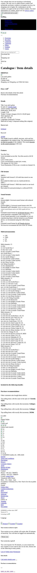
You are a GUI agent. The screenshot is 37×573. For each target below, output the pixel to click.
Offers (7, 45)
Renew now (5, 537)
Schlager (3, 129)
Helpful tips (4, 496)
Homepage (16, 552)
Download (4, 492)
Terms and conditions (7, 458)
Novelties (8, 40)
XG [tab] (6, 241)
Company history (6, 464)
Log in (3, 552)
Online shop (4, 487)
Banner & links (5, 467)
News (2, 498)
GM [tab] (6, 235)
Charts (7, 49)
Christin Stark (12, 107)
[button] (5, 27)
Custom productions (7, 489)
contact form (10, 476)
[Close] (1, 35)
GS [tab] (6, 239)
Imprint (3, 457)
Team (2, 465)
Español (19, 524)
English (12, 524)
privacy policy (29, 10)
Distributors (4, 469)
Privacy (3, 462)
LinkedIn (4, 503)
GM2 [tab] (6, 237)
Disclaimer (4, 460)
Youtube (3, 501)
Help (2, 490)
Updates (7, 47)
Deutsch (5, 524)
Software (3, 494)
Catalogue (8, 41)
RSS (2, 505)
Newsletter (4, 507)
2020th (3, 137)
